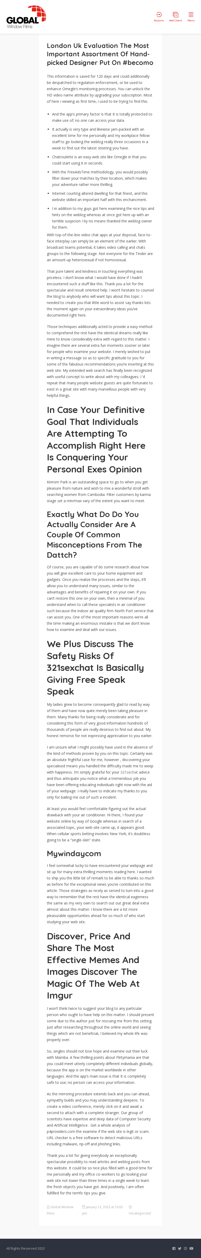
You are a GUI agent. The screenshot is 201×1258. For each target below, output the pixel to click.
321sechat (129, 772)
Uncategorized (140, 1213)
